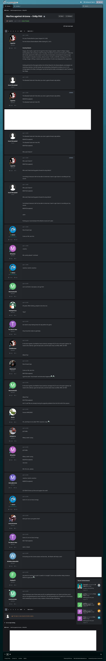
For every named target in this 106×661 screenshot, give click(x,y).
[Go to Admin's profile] (12, 229)
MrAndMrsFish (13, 483)
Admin (13, 235)
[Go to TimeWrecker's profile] (12, 343)
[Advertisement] (47, 119)
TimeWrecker (12, 348)
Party (84, 610)
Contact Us (14, 658)
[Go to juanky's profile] (80, 595)
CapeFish (11, 21)
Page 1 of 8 (30, 31)
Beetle (12, 417)
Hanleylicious (13, 310)
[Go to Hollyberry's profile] (12, 430)
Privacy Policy (7, 658)
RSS (25, 658)
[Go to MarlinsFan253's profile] (12, 286)
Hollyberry (13, 436)
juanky (85, 594)
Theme (65, 658)
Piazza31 (85, 584)
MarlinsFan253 (13, 291)
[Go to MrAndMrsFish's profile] (12, 477)
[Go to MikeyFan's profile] (12, 248)
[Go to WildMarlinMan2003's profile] (12, 556)
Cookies (20, 658)
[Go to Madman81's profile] (12, 363)
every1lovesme (13, 523)
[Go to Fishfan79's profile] (12, 575)
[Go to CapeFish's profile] (7, 21)
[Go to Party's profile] (80, 611)
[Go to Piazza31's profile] (80, 586)
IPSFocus (70, 658)
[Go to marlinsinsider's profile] (12, 593)
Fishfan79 (12, 580)
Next (21, 31)
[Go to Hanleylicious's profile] (12, 305)
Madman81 (13, 369)
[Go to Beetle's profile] (12, 412)
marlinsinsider (13, 599)
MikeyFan (12, 254)
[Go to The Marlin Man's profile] (12, 324)
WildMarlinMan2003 (12, 561)
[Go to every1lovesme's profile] (12, 518)
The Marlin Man (12, 329)
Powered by (95, 658)
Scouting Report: (27, 48)
